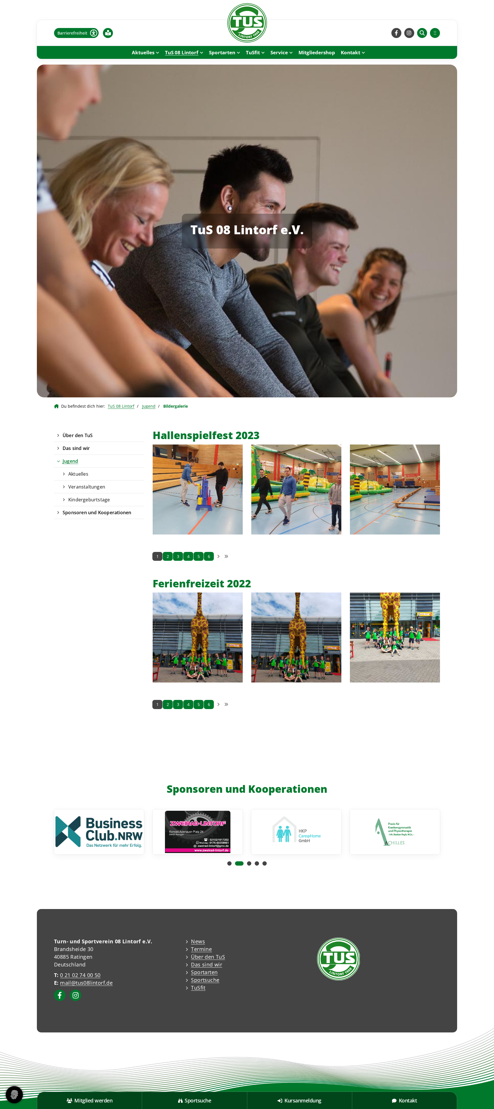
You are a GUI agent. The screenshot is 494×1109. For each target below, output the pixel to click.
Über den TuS (78, 435)
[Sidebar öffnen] (435, 33)
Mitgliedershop (316, 52)
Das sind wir (76, 448)
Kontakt (350, 52)
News (198, 941)
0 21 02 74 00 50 (80, 975)
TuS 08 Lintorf (181, 52)
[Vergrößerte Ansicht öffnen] (198, 490)
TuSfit (253, 52)
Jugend (149, 406)
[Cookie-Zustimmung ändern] (14, 1094)
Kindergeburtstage (89, 500)
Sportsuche (205, 979)
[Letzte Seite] (226, 556)
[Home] (247, 23)
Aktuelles (143, 52)
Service (279, 52)
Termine (201, 949)
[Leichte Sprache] (108, 33)
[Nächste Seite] (218, 556)
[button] (229, 863)
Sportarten (222, 52)
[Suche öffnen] (422, 33)
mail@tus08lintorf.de (86, 982)
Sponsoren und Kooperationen (97, 512)
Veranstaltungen (86, 487)
